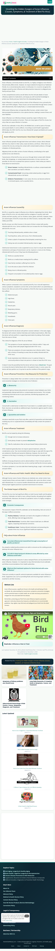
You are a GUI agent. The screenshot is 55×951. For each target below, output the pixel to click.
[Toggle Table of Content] (49, 78)
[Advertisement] (27, 26)
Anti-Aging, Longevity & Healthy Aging (17, 871)
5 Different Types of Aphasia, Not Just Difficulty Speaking (27, 787)
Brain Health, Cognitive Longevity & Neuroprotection (22, 873)
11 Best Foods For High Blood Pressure (27, 806)
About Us (6, 888)
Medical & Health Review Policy (13, 897)
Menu (50, 2)
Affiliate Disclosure (9, 922)
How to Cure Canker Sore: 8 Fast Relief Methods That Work (27, 768)
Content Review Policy (10, 900)
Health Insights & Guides (31, 654)
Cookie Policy (8, 920)
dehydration (31, 440)
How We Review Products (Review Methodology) (18, 903)
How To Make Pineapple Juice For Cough (27, 749)
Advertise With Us (9, 934)
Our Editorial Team (9, 891)
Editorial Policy (8, 894)
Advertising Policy (9, 925)
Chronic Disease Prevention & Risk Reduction (19, 875)
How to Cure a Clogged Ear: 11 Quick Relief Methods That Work (27, 730)
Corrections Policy (9, 905)
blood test (42, 365)
